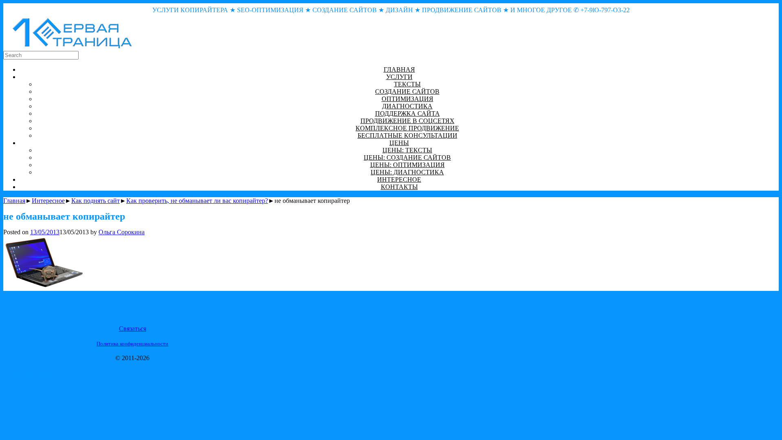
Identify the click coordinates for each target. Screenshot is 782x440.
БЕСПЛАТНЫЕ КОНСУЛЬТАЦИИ (407, 135)
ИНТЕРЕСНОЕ (399, 179)
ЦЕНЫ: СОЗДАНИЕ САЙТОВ (407, 157)
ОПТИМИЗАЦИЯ (407, 98)
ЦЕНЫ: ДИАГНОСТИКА (407, 172)
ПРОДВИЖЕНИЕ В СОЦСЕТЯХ (407, 120)
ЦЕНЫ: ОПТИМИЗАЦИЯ (407, 164)
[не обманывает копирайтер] (44, 286)
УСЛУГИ (399, 76)
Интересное (48, 200)
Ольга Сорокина (122, 232)
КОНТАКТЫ (399, 186)
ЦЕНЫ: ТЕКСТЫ (407, 150)
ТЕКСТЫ (407, 84)
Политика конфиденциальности (132, 344)
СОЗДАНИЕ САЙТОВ (407, 91)
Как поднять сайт (95, 200)
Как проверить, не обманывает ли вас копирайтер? (197, 200)
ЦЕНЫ (399, 142)
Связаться (132, 328)
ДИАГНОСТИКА (407, 106)
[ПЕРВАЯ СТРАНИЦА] (72, 47)
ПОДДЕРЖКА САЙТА (407, 113)
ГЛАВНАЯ (399, 69)
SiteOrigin (22, 372)
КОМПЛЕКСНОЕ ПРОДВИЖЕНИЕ (407, 128)
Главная (14, 200)
